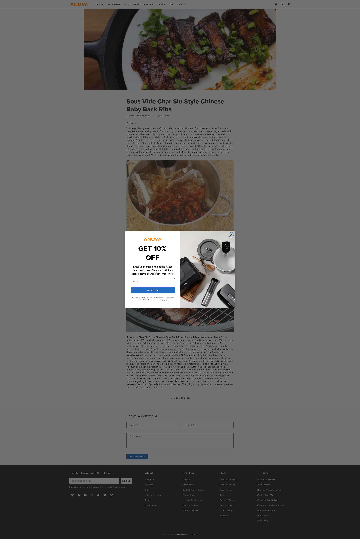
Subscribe (152, 290)
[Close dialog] (231, 234)
